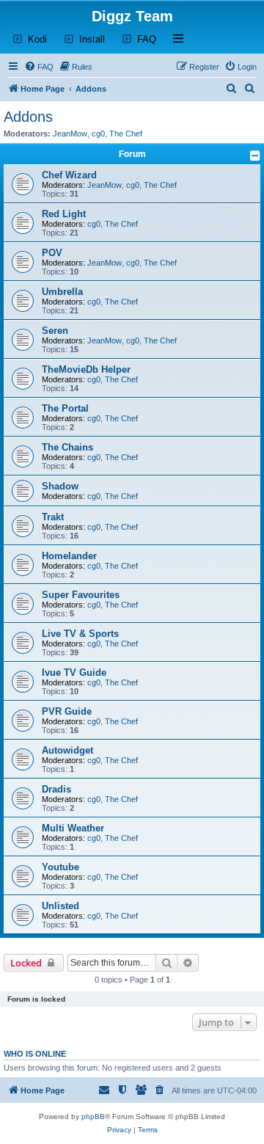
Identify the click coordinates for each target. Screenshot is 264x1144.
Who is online (35, 1053)
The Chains (67, 447)
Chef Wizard (69, 175)
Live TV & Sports (80, 633)
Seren (55, 330)
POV (52, 252)
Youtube (60, 866)
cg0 (98, 133)
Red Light (64, 213)
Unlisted (60, 905)
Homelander (69, 555)
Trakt (53, 516)
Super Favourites (81, 594)
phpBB (93, 1116)
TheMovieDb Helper (86, 369)
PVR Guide (67, 711)
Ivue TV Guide (74, 672)
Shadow (60, 486)
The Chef (125, 133)
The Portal (65, 408)
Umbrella (62, 291)
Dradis (56, 789)
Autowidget (67, 750)
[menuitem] (39, 67)
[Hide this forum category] (255, 155)
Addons (28, 117)
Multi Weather (73, 828)
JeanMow (70, 133)
